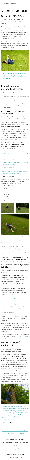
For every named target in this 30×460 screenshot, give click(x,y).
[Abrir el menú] (26, 3)
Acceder (15, 445)
